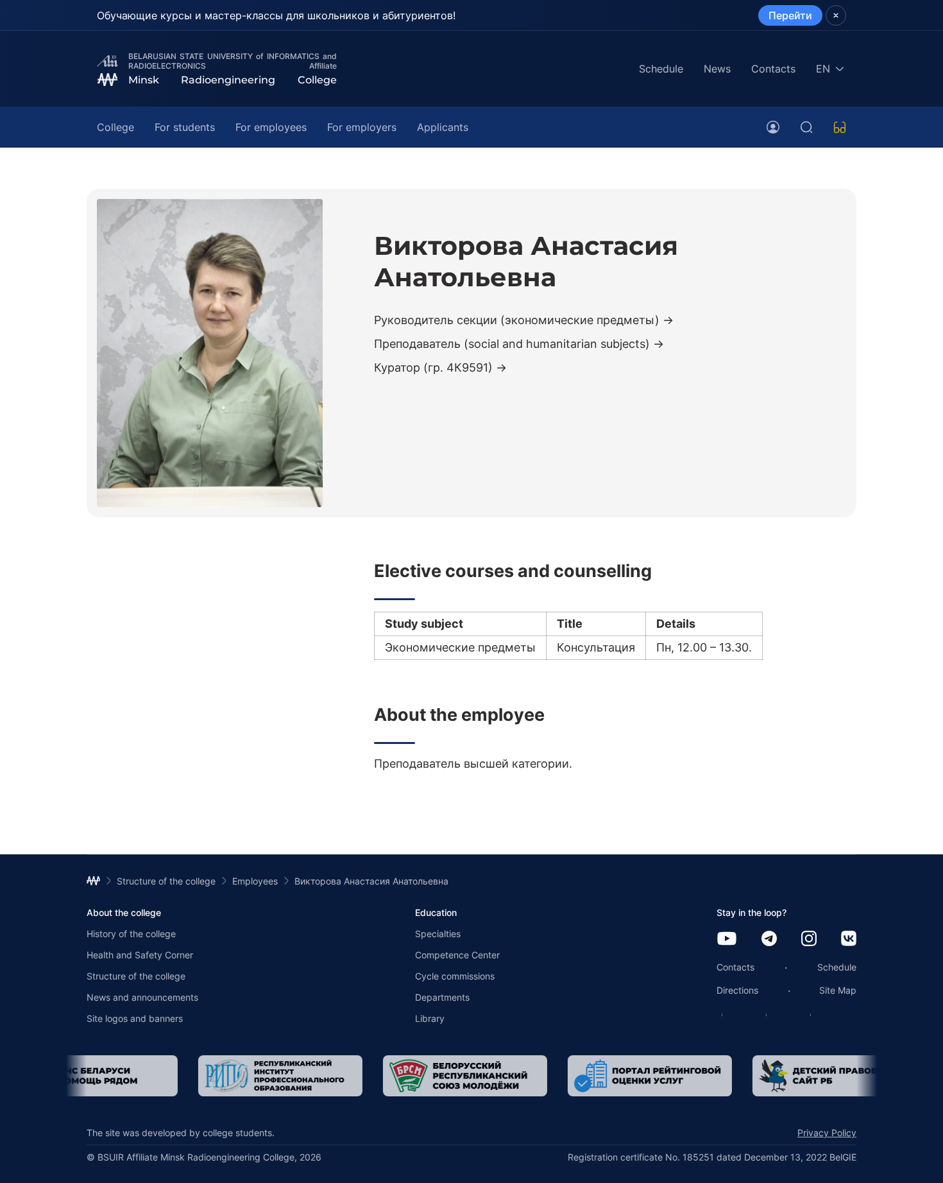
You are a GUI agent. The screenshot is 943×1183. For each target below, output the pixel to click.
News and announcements (142, 997)
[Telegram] (769, 939)
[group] (169, 1075)
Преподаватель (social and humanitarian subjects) (512, 343)
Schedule (661, 68)
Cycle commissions (455, 976)
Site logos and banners (135, 1018)
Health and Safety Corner (140, 954)
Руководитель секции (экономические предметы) (516, 320)
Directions (737, 990)
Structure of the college (136, 976)
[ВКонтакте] (848, 939)
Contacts (773, 68)
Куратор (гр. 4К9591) (433, 367)
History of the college (131, 933)
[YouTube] (727, 939)
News (717, 68)
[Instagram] (809, 939)
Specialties (438, 933)
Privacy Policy (826, 1132)
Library (430, 1018)
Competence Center (457, 954)
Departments (442, 997)
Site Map (837, 990)
